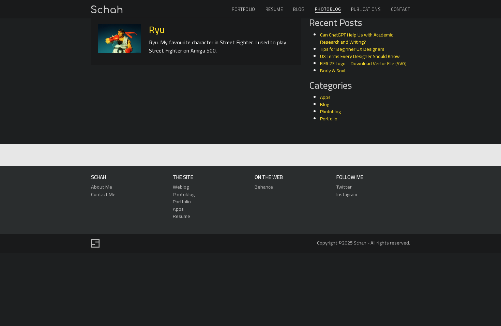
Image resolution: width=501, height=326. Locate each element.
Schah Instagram (265, 155)
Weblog (181, 186)
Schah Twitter (250, 155)
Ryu (157, 30)
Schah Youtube (281, 155)
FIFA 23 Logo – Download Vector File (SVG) (363, 63)
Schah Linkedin (218, 155)
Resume (274, 9)
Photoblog (328, 9)
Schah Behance (234, 155)
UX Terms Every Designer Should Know (360, 56)
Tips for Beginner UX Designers (352, 49)
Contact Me (103, 194)
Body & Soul (332, 70)
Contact (400, 9)
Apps (325, 97)
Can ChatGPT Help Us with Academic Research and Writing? (356, 38)
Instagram (346, 194)
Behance (264, 186)
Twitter (344, 186)
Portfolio (243, 9)
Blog (299, 9)
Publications (366, 9)
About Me (101, 186)
